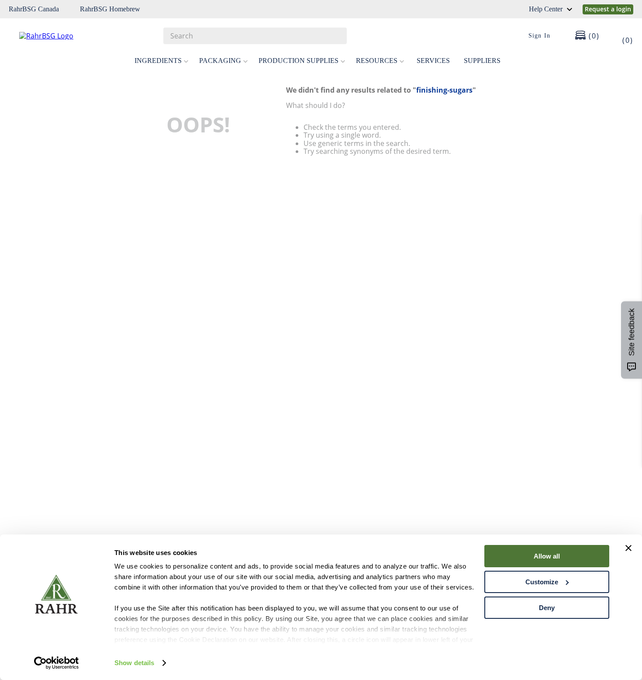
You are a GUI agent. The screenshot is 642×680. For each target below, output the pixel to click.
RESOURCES (376, 60)
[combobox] (255, 36)
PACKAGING (220, 60)
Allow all (547, 556)
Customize (541, 582)
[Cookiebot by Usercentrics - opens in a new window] (56, 663)
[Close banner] (628, 548)
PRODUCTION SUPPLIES (298, 60)
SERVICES (433, 60)
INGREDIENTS (158, 60)
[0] (621, 36)
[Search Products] (336, 36)
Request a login (608, 9)
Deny (547, 607)
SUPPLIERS (482, 60)
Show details (134, 662)
